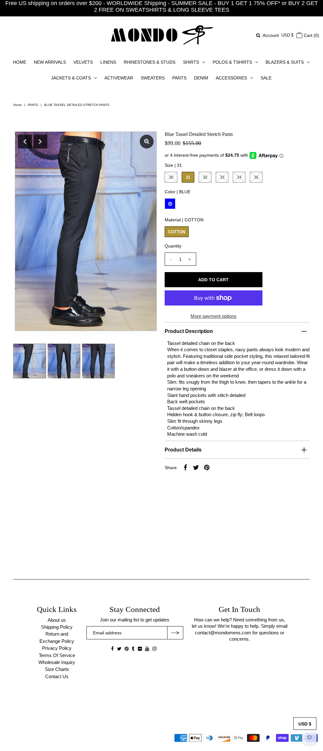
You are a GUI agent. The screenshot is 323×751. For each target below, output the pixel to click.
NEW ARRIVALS (50, 62)
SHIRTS (191, 62)
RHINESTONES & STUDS (149, 62)
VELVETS (83, 62)
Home (17, 105)
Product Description (189, 331)
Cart (310, 35)
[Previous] (25, 141)
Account (271, 35)
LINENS (108, 62)
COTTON (176, 232)
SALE (266, 77)
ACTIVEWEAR (118, 77)
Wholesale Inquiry (56, 662)
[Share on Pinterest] (207, 467)
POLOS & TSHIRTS (232, 62)
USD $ (287, 35)
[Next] (40, 141)
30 (171, 177)
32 (205, 177)
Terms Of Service (57, 655)
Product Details (183, 449)
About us (57, 620)
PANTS (179, 77)
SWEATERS (153, 77)
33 (222, 177)
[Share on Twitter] (196, 467)
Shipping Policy (57, 627)
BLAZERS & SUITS (285, 62)
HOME (19, 62)
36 (256, 177)
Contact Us (56, 676)
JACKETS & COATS (71, 77)
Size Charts (57, 669)
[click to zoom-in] (147, 141)
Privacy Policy (57, 648)
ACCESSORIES (231, 77)
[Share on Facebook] (185, 467)
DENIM (201, 77)
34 (239, 177)
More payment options (214, 316)
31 (188, 177)
